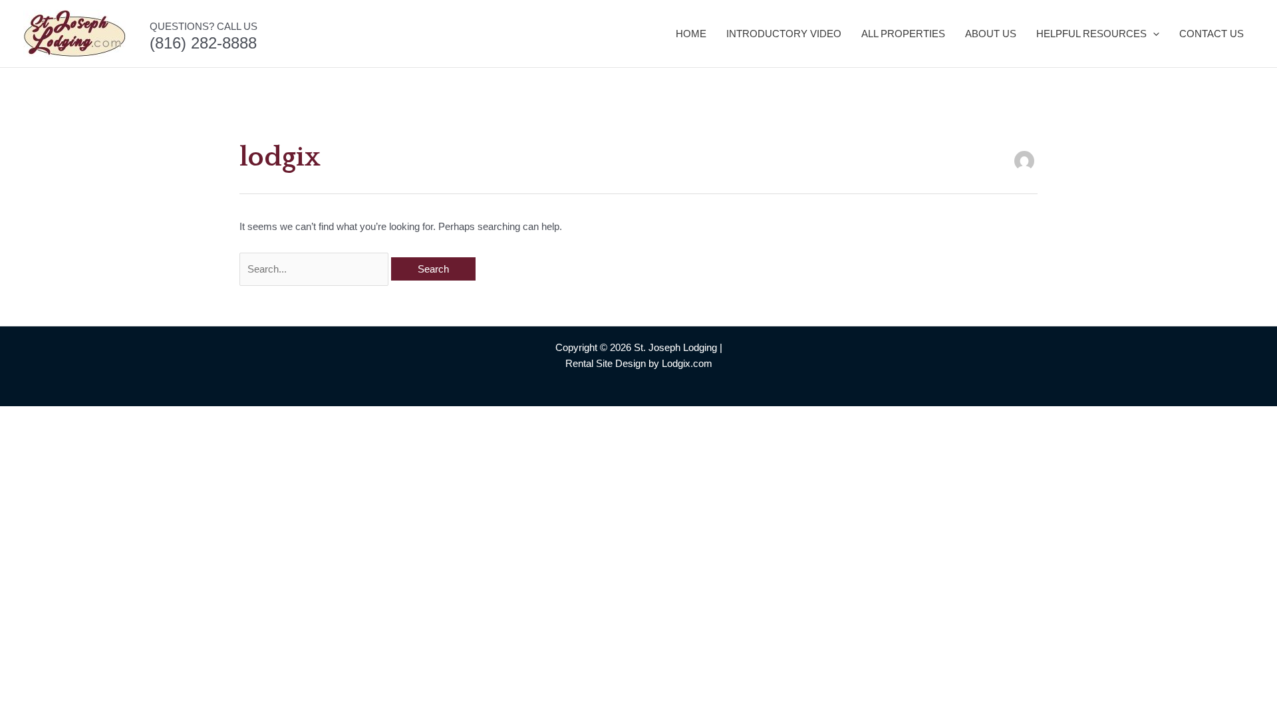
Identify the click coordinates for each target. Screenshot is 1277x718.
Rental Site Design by (612, 363)
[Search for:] (315, 269)
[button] (1153, 34)
